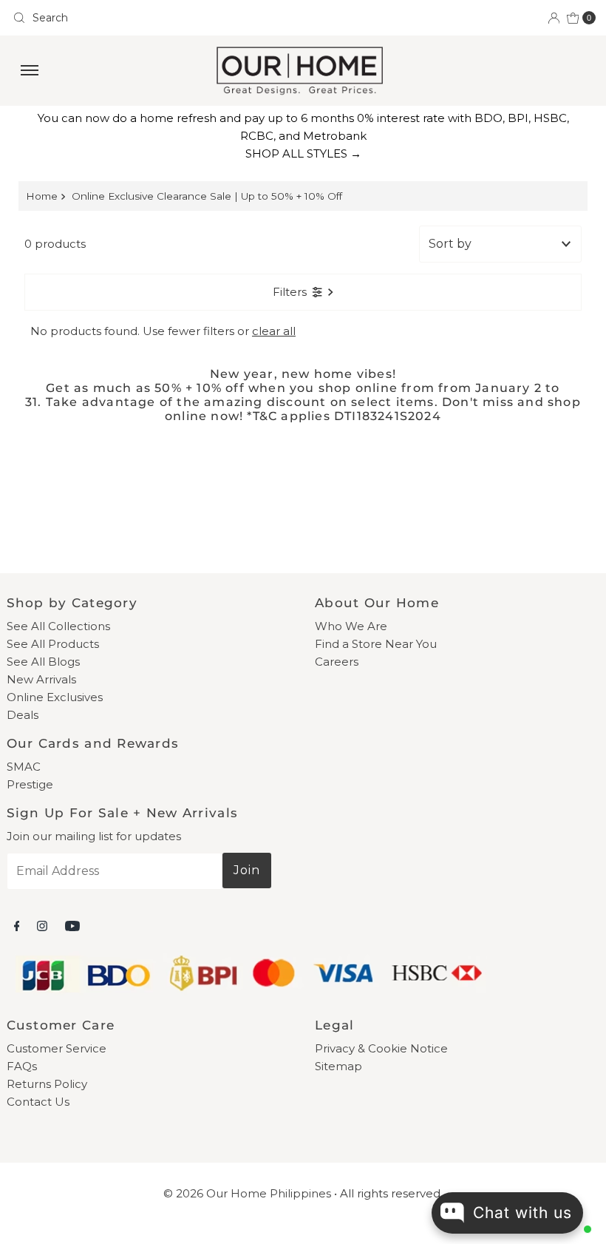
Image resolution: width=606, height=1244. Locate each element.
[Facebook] (17, 926)
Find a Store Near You (376, 644)
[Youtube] (72, 926)
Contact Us (38, 1102)
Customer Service (56, 1048)
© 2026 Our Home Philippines (247, 1193)
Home (42, 196)
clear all (274, 331)
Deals (22, 715)
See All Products (53, 644)
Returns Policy (47, 1084)
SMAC (24, 767)
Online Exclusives (55, 697)
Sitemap (338, 1066)
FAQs (22, 1066)
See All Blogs (43, 662)
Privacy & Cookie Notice (381, 1048)
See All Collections (58, 626)
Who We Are (351, 626)
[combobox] (152, 18)
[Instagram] (42, 926)
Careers (336, 662)
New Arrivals (41, 679)
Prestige (30, 784)
